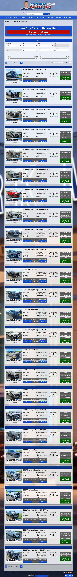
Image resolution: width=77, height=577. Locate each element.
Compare (15, 82)
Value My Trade (42, 79)
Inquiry (26, 79)
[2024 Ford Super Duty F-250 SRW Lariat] (14, 555)
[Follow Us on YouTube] (69, 572)
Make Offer (33, 79)
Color (23, 48)
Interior (39, 48)
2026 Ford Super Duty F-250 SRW (36, 169)
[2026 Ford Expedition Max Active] (14, 535)
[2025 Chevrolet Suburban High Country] (14, 475)
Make (39, 43)
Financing (36, 81)
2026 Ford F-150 (30, 270)
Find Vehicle (47, 14)
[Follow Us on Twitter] (66, 572)
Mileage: (38, 76)
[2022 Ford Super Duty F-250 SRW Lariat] (14, 94)
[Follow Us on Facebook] (64, 572)
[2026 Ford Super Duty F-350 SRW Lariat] (14, 154)
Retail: (10, 55)
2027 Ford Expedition (32, 350)
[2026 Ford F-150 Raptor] (14, 275)
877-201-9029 (50, 12)
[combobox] (14, 45)
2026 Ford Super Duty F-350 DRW (37, 109)
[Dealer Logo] (38, 5)
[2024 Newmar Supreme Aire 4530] (14, 74)
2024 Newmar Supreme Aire (34, 69)
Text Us (44, 81)
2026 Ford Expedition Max (34, 530)
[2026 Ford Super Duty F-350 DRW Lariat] (14, 234)
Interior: (24, 73)
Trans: (37, 74)
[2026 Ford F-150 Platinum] (14, 395)
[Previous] (6, 63)
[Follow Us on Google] (71, 572)
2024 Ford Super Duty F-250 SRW (36, 550)
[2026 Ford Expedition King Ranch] (14, 315)
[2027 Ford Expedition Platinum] (14, 375)
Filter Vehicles (39, 40)
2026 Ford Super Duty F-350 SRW (36, 149)
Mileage (41, 55)
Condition (8, 43)
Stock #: (24, 71)
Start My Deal (27, 81)
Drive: (24, 76)
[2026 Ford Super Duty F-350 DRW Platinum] (14, 114)
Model (55, 43)
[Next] (21, 63)
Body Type (56, 48)
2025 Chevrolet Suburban (35, 470)
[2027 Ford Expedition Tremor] (14, 355)
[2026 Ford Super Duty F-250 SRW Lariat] (14, 174)
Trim (7, 48)
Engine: (37, 73)
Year (23, 43)
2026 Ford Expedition (33, 310)
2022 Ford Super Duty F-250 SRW (36, 89)
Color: (24, 74)
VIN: (37, 71)
